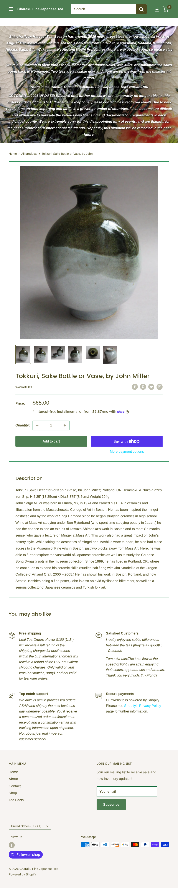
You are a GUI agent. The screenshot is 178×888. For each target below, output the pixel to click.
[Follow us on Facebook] (12, 845)
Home (13, 153)
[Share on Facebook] (135, 386)
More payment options (127, 451)
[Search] (141, 9)
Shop (13, 793)
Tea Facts (16, 800)
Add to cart (51, 441)
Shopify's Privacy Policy (142, 705)
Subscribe (111, 804)
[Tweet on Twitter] (151, 386)
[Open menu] (11, 9)
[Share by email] (160, 386)
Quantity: (22, 425)
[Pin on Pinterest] (143, 386)
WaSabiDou (24, 387)
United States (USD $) (26, 826)
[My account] (157, 9)
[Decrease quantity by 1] (37, 425)
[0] (165, 9)
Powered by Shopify (22, 874)
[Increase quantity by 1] (64, 425)
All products (29, 153)
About (13, 779)
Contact (15, 786)
